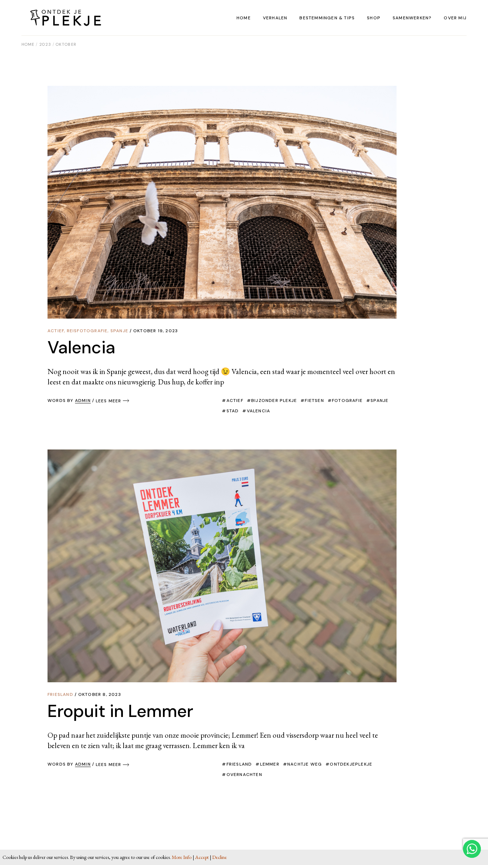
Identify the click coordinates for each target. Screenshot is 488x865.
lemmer (269, 764)
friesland (239, 764)
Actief (56, 331)
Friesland (60, 694)
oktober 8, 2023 (99, 694)
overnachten (244, 774)
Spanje (119, 331)
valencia (258, 411)
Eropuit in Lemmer (120, 711)
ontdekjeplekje (351, 764)
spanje (379, 400)
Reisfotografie (87, 331)
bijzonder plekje (274, 400)
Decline (219, 857)
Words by (69, 400)
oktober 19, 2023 (155, 331)
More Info (181, 857)
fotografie (347, 400)
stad (232, 411)
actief (234, 400)
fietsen (314, 400)
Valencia (81, 347)
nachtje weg (304, 764)
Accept (202, 857)
